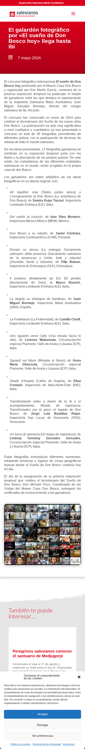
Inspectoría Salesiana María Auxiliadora (41, 3)
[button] (79, 677)
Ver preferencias (42, 735)
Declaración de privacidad (47, 744)
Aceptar (43, 714)
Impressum (69, 744)
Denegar (42, 725)
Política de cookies (20, 744)
